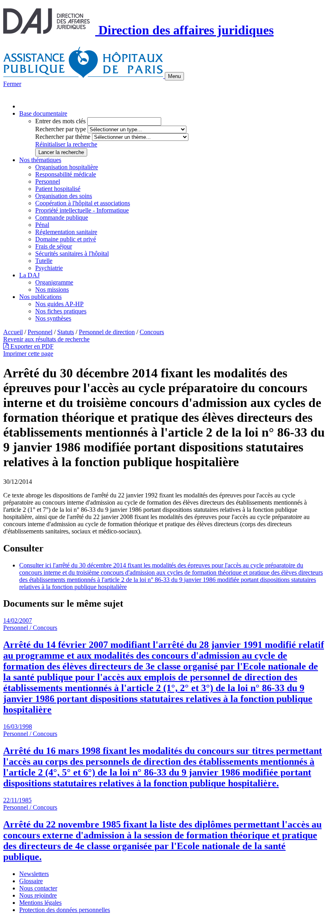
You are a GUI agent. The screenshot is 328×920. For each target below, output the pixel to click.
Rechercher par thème (62, 136)
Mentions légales (40, 902)
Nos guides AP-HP (59, 304)
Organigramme (54, 282)
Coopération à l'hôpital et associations (82, 203)
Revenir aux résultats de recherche (46, 339)
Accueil (13, 332)
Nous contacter (38, 888)
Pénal (42, 224)
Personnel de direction (107, 332)
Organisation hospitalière (66, 167)
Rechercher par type (60, 129)
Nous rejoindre (38, 895)
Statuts (65, 332)
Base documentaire (43, 113)
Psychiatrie (49, 268)
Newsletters (34, 873)
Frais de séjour (53, 246)
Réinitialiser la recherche (66, 144)
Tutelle (43, 260)
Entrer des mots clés (60, 121)
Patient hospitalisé (57, 188)
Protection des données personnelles (64, 909)
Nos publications (40, 296)
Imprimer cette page (28, 353)
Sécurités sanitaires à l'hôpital (72, 253)
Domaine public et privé (65, 239)
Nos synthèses (53, 318)
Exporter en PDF (31, 346)
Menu (174, 76)
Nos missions (52, 289)
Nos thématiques (40, 159)
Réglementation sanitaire (66, 231)
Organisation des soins (63, 195)
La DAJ (29, 275)
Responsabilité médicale (65, 174)
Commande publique (61, 217)
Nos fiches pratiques (60, 311)
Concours (152, 332)
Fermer (12, 83)
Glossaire (31, 881)
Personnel (47, 181)
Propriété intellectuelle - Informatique (82, 210)
